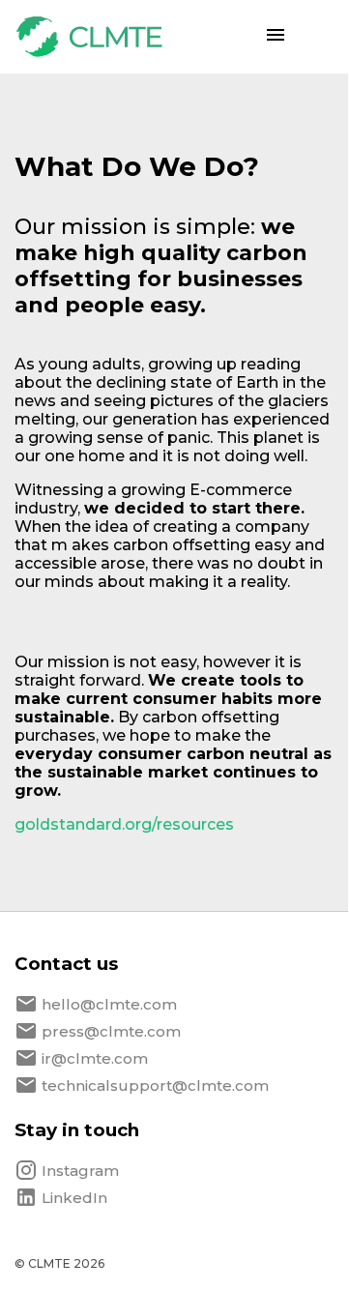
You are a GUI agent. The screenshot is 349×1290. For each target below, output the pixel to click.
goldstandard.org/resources (124, 824)
